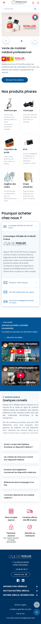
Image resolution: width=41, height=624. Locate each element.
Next (34, 40)
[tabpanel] (20, 24)
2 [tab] (21, 41)
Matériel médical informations (18, 595)
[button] (20, 226)
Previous (6, 40)
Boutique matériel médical (16, 590)
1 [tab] (19, 41)
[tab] (20, 446)
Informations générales (15, 586)
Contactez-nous (19, 574)
